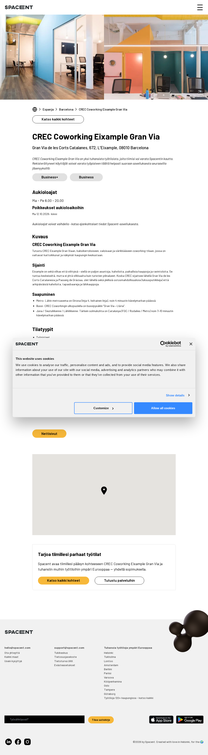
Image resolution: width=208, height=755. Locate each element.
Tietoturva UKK (63, 661)
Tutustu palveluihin (119, 580)
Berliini (108, 669)
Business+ (49, 177)
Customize (101, 408)
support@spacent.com (69, 647)
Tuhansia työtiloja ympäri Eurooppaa (128, 647)
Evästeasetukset (64, 665)
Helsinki (108, 652)
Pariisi (107, 673)
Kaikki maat (11, 656)
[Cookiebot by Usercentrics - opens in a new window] (163, 344)
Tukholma (110, 656)
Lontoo (108, 661)
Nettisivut (49, 433)
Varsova (109, 677)
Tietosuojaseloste (65, 656)
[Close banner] (191, 343)
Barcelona (66, 109)
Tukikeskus (61, 652)
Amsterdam (111, 665)
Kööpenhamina (113, 681)
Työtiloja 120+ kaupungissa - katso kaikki (128, 698)
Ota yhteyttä (12, 652)
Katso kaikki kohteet (58, 119)
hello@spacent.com (17, 647)
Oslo (106, 685)
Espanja (48, 109)
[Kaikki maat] (34, 109)
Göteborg (109, 693)
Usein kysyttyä (13, 661)
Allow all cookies (163, 408)
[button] (104, 490)
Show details (175, 395)
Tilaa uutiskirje (101, 719)
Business (86, 177)
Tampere (109, 689)
